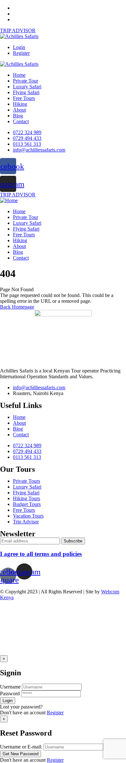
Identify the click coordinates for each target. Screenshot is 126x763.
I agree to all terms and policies (41, 553)
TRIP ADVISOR (18, 30)
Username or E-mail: (21, 746)
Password (10, 693)
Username (10, 686)
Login (19, 47)
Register (21, 53)
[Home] (9, 200)
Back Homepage (17, 307)
